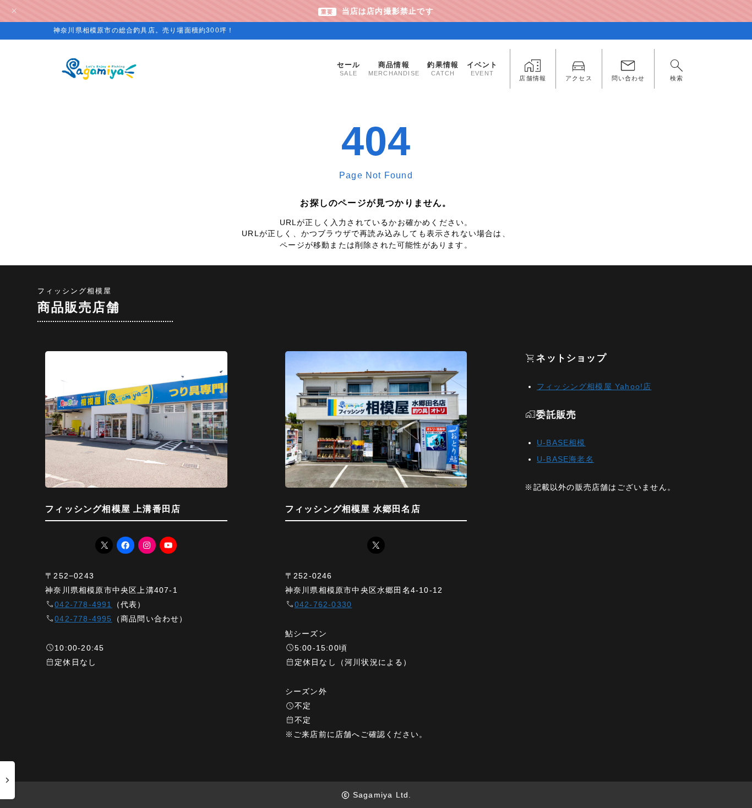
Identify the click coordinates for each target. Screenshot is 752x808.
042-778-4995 (83, 618)
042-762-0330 (323, 604)
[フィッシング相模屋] (99, 69)
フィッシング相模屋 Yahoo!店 (594, 386)
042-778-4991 (83, 604)
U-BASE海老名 (565, 459)
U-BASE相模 (561, 442)
